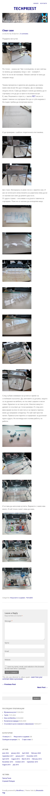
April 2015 (5, 759)
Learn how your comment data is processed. (22, 678)
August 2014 (15, 759)
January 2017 (20, 756)
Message (8, 621)
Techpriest (25, 8)
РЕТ (33, 96)
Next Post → (42, 687)
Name (7, 643)
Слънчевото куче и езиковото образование (19, 724)
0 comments (24, 34)
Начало (35, 3)
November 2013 (7, 762)
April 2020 (25, 753)
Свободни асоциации (9, 739)
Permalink (29, 598)
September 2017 (7, 756)
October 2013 (20, 762)
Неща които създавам (17, 598)
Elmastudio (39, 790)
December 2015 (32, 756)
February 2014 (37, 759)
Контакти (43, 3)
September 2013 (32, 762)
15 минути (5, 736)
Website (7, 660)
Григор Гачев (6, 778)
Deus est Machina (10, 718)
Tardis (6, 715)
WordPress (20, 790)
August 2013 (6, 765)
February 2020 (36, 753)
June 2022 (5, 753)
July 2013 (16, 765)
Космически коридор (11, 721)
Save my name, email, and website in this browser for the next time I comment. (24, 668)
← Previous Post (9, 684)
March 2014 (26, 759)
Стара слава (26, 739)
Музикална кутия (10, 712)
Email (7, 651)
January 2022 (15, 753)
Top (3, 793)
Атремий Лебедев (8, 781)
